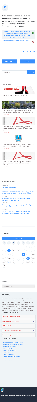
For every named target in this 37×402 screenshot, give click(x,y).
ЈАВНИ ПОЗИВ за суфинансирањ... (12, 325)
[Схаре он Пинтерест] (34, 51)
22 (28, 258)
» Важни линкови (7, 358)
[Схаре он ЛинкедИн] (30, 51)
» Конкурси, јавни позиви (10, 350)
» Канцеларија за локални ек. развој (13, 344)
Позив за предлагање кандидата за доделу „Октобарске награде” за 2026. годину (17, 205)
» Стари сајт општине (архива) (11, 356)
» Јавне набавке (7, 348)
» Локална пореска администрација (13, 342)
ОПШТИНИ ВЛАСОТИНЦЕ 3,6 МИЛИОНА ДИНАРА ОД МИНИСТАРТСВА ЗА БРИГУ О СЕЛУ (17, 199)
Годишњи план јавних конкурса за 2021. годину (16, 40)
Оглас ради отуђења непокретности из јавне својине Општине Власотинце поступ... (17, 163)
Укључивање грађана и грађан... (11, 335)
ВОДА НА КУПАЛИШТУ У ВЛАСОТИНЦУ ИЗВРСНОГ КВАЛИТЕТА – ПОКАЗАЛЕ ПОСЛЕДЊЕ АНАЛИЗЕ (16, 212)
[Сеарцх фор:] (14, 72)
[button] (18, 399)
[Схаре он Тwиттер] (23, 51)
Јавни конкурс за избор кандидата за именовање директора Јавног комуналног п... (18, 128)
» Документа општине (9, 354)
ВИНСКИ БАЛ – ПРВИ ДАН (9, 187)
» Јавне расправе (8, 352)
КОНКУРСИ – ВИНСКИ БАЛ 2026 (15, 96)
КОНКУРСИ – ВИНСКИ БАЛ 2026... (11, 330)
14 (23, 254)
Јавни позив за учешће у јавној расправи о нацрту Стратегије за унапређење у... (18, 145)
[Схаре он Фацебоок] (20, 51)
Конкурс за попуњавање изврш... (11, 316)
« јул (3, 268)
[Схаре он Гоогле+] (26, 51)
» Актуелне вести (7, 360)
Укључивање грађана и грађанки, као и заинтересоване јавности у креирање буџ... (19, 111)
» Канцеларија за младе (9, 346)
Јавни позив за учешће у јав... (10, 321)
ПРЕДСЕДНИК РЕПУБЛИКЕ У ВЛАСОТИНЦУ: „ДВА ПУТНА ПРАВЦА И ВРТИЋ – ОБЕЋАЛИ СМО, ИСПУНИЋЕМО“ (18, 193)
